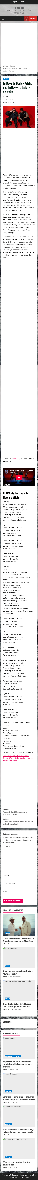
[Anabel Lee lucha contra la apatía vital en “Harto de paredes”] (19, 957)
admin (5, 96)
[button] (3, 19)
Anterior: (15, 812)
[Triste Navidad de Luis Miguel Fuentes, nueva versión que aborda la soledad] (19, 990)
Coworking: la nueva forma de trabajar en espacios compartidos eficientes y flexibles (19, 1098)
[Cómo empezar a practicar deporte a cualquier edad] (19, 1148)
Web (5, 891)
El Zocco (19, 8)
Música (6, 79)
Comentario (8, 846)
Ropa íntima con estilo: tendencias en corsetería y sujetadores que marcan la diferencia (17, 1064)
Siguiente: (18, 821)
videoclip (16, 459)
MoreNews (13, 1178)
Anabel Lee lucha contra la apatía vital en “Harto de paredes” (18, 972)
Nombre (6, 875)
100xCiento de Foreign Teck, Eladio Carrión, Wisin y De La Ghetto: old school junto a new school (18, 758)
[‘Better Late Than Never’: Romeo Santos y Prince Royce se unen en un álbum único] (19, 925)
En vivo (32, 18)
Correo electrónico (10, 883)
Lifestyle (8, 1091)
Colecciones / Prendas (12, 1056)
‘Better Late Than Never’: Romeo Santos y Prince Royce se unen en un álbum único (18, 939)
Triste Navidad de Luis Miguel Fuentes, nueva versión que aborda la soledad (17, 1005)
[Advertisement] (19, 45)
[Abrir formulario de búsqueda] (21, 19)
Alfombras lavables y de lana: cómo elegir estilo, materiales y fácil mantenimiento (18, 1130)
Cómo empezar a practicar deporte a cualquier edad (16, 1163)
